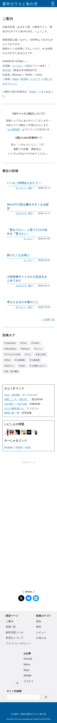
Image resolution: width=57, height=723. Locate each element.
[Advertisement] (28, 492)
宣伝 (23, 365)
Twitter (36, 342)
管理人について (14, 637)
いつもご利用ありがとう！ (24, 183)
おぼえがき (21, 213)
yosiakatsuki (27, 719)
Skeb (15, 79)
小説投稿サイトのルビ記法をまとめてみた (27, 278)
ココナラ (35, 79)
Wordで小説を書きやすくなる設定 (28, 206)
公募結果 (35, 359)
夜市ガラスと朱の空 (20, 3)
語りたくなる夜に (18, 255)
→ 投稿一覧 (48, 319)
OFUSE (6, 70)
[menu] (52, 3)
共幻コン (10, 365)
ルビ (29, 354)
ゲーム (39, 348)
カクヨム (17, 65)
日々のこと (21, 187)
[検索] (45, 697)
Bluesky (8, 447)
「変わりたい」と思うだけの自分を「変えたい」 (27, 231)
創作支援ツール (14, 632)
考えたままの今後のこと (23, 302)
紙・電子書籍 (12, 371)
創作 (38, 626)
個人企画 (42, 354)
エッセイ (28, 238)
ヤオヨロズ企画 (13, 354)
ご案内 (9, 621)
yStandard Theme (13, 719)
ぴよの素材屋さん (14, 408)
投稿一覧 (11, 626)
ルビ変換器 (13, 129)
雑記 (30, 187)
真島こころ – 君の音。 (16, 399)
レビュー (41, 632)
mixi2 (28, 447)
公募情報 (21, 359)
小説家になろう (38, 365)
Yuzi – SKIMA (12, 395)
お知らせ (41, 637)
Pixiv (24, 342)
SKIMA (24, 79)
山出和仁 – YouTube (15, 403)
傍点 (8, 359)
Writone (26, 348)
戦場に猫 (9, 412)
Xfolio (32, 91)
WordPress (11, 348)
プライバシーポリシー (18, 643)
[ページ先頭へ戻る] (17, 683)
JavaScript (11, 342)
